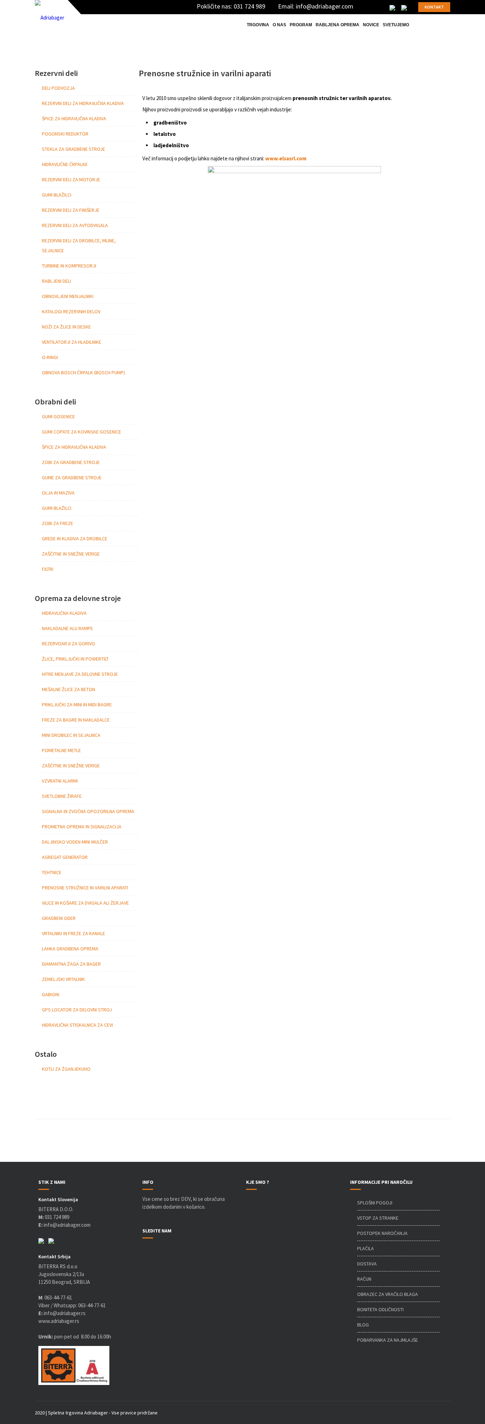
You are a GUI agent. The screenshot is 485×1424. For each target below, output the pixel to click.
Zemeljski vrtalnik (63, 979)
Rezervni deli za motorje (71, 179)
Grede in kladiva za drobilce (74, 538)
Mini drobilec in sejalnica (71, 735)
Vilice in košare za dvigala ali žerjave (85, 903)
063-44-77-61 (58, 1297)
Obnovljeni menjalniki (67, 296)
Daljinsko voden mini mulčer (75, 842)
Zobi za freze (57, 523)
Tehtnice (51, 872)
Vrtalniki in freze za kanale (73, 933)
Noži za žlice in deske (66, 327)
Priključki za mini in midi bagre (77, 704)
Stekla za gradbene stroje (73, 149)
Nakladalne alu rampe (67, 628)
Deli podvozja (58, 88)
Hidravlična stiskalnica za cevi (77, 1025)
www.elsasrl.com (285, 158)
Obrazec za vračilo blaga (387, 1294)
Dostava (367, 1263)
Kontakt (434, 7)
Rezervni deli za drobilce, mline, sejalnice (79, 245)
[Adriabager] (49, 17)
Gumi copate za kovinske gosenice (81, 432)
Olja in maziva (58, 493)
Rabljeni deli (56, 281)
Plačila (365, 1248)
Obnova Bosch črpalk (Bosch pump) (83, 372)
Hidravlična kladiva (64, 613)
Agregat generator (65, 857)
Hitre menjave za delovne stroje (80, 674)
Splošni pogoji (374, 1202)
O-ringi (50, 357)
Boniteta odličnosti (380, 1309)
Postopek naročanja (382, 1233)
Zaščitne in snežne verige (71, 554)
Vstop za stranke (377, 1218)
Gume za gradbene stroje (72, 477)
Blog (363, 1324)
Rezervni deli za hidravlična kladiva (83, 103)
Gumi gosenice (58, 416)
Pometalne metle (61, 750)
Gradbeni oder (59, 918)
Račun (364, 1279)
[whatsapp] (404, 7)
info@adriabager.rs (62, 1313)
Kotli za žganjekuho (66, 1069)
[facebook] (360, 7)
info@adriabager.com (324, 6)
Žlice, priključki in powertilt (75, 659)
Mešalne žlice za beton (68, 689)
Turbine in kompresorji (69, 266)
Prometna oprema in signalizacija (81, 826)
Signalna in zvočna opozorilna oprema (88, 811)
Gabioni (50, 994)
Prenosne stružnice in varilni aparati (85, 887)
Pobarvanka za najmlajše (387, 1340)
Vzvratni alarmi (60, 781)
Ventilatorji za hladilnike (71, 342)
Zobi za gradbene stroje (71, 462)
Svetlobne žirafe (62, 796)
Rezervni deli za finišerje (70, 210)
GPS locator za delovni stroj (77, 1009)
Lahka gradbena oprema (70, 948)
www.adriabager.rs (58, 1321)
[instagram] (381, 7)
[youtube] (371, 7)
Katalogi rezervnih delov (71, 311)
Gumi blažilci (56, 195)
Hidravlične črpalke (65, 164)
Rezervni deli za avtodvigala (75, 225)
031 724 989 (249, 6)
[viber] (392, 7)
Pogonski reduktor (65, 134)
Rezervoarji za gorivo (68, 643)
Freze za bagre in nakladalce (76, 720)
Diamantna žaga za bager (71, 964)
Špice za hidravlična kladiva (74, 118)
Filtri (47, 569)
